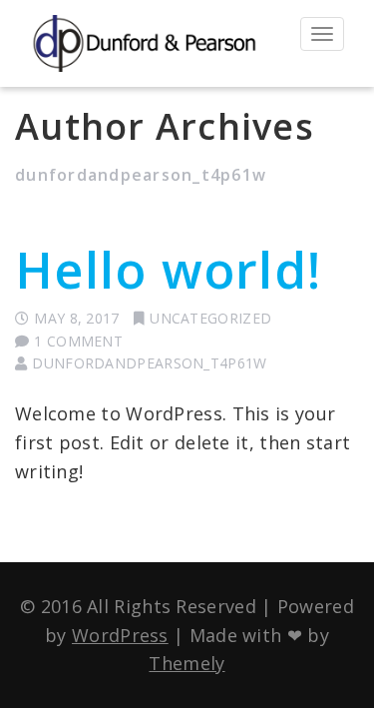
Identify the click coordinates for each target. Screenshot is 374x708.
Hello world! (168, 270)
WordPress (120, 635)
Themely (186, 663)
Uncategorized (210, 318)
